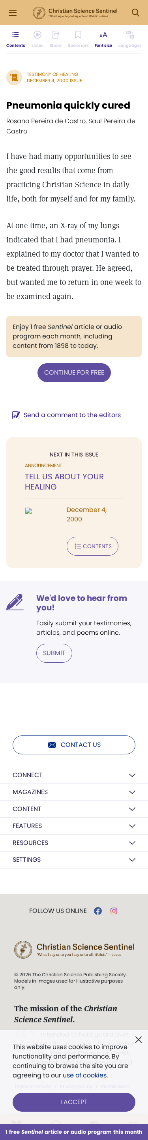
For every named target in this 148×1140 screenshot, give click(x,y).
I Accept (74, 1102)
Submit (54, 653)
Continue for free (74, 372)
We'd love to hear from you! (81, 602)
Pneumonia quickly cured (68, 105)
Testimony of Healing (52, 74)
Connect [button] (28, 775)
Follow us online (58, 911)
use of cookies (85, 1075)
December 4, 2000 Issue (54, 80)
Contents (97, 546)
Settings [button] (27, 859)
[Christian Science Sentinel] (75, 13)
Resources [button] (30, 842)
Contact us (81, 744)
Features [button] (27, 825)
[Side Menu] (12, 12)
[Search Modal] (135, 12)
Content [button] (27, 808)
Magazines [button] (30, 791)
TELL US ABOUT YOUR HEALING (64, 481)
